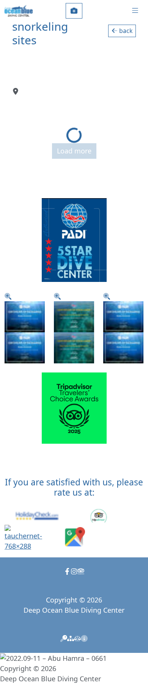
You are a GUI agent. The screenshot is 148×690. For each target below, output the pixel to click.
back (125, 31)
